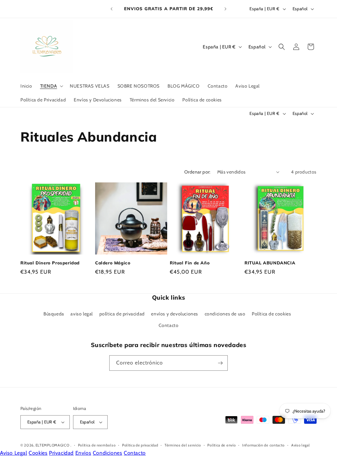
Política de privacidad (140, 445)
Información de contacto (263, 445)
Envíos (83, 453)
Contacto (169, 325)
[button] (51, 86)
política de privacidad (122, 314)
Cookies (38, 453)
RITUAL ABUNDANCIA (270, 262)
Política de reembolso (97, 445)
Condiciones (107, 453)
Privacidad (61, 453)
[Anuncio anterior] (111, 9)
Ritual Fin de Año (190, 262)
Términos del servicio (183, 445)
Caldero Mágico (112, 262)
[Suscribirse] (220, 363)
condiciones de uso (225, 314)
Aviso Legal (13, 453)
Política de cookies (271, 314)
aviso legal (81, 314)
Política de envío (221, 445)
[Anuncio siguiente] (225, 9)
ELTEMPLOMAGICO (52, 445)
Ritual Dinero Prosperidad (50, 262)
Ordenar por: (197, 172)
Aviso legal (300, 445)
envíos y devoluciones (174, 314)
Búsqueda (53, 314)
